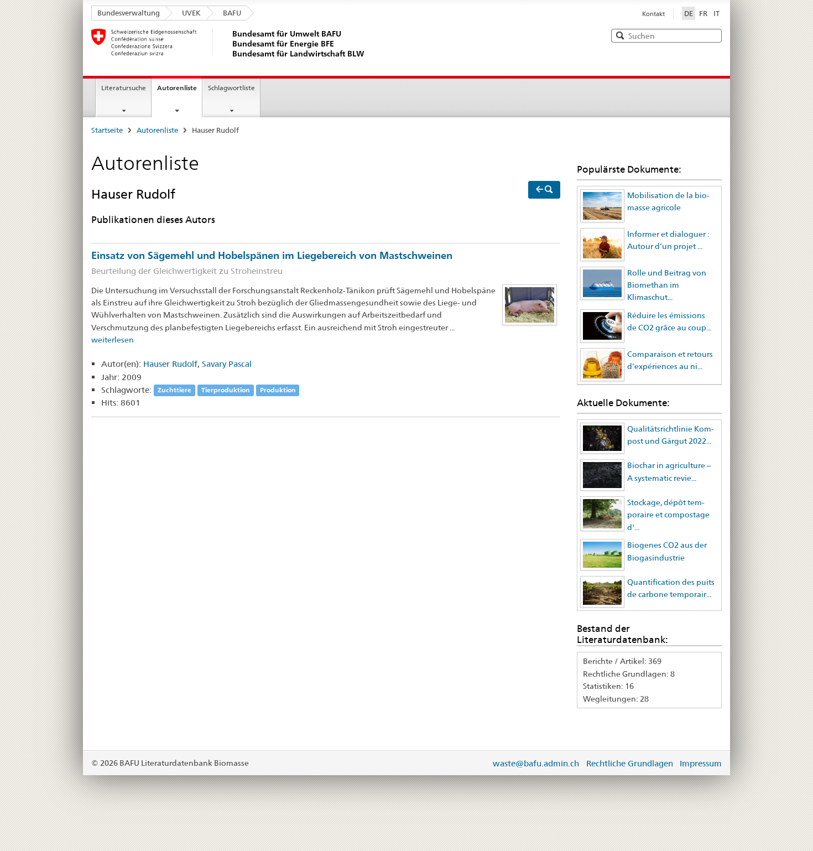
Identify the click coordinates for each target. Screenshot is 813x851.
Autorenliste (177, 88)
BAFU (232, 12)
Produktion (278, 390)
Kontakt (653, 14)
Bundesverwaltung (128, 12)
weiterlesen (112, 339)
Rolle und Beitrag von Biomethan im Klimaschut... (666, 285)
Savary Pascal (227, 364)
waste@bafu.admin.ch (536, 763)
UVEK (191, 12)
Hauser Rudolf (170, 364)
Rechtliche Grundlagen (629, 763)
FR (703, 13)
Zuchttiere (174, 390)
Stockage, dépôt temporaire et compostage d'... (668, 515)
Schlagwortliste (231, 88)
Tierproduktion (225, 390)
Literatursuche (123, 88)
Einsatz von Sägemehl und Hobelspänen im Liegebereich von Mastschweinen (271, 262)
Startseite (107, 130)
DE (689, 13)
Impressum (701, 763)
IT (716, 13)
